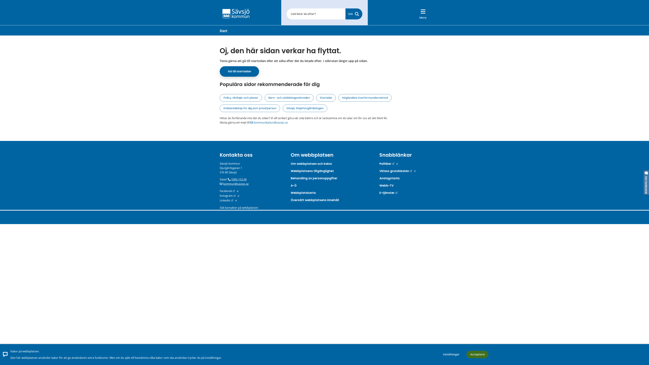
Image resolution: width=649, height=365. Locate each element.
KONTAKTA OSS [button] (646, 184)
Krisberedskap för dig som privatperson (249, 108)
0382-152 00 (239, 179)
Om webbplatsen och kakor (311, 164)
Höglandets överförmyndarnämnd (365, 98)
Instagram (229, 196)
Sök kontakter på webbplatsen (239, 208)
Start (223, 31)
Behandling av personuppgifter (314, 178)
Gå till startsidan (239, 71)
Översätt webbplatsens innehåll (315, 200)
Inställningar (451, 354)
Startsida (326, 98)
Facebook (229, 191)
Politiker (388, 164)
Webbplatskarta (303, 193)
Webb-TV (386, 186)
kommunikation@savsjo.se (271, 122)
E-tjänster (388, 193)
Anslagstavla (389, 178)
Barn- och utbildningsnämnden (289, 98)
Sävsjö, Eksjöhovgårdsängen (304, 108)
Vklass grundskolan (397, 171)
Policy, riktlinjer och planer (240, 98)
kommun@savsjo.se (236, 184)
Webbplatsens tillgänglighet (312, 171)
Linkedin (228, 200)
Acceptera (477, 354)
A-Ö (294, 186)
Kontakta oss (236, 155)
